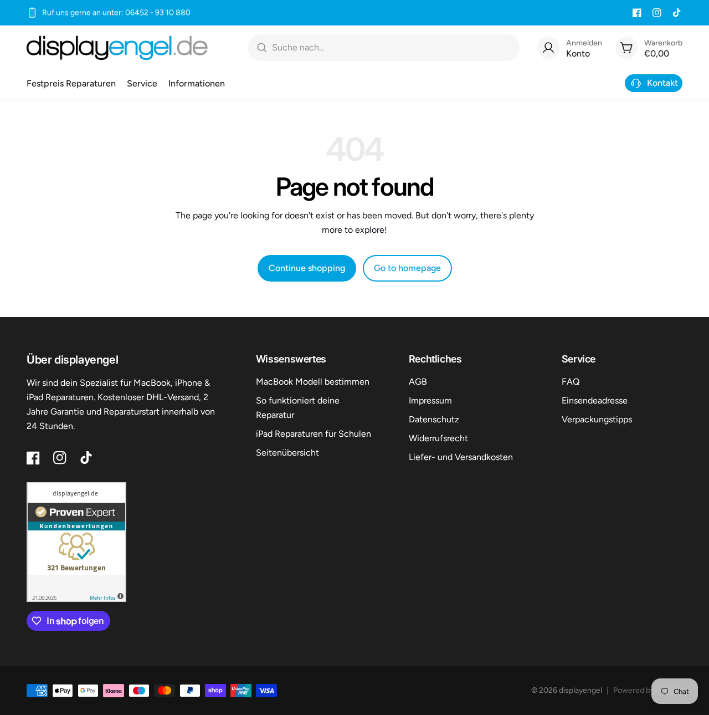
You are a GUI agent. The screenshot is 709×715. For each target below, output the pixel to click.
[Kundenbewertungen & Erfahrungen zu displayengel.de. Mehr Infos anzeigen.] (76, 542)
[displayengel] (117, 47)
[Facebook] (637, 12)
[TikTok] (676, 12)
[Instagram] (656, 12)
